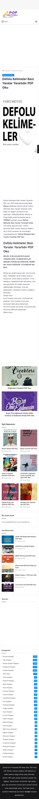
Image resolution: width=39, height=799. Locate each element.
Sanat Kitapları (8, 694)
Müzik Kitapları (8, 722)
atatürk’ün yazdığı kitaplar (24, 546)
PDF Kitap (6, 674)
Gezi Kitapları (7, 726)
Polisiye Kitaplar (8, 739)
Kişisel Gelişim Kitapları (11, 663)
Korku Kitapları (8, 757)
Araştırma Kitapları (9, 743)
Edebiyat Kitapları (17, 71)
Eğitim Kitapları (8, 732)
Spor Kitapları (7, 712)
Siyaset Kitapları (8, 691)
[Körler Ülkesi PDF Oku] (10, 438)
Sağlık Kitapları (8, 708)
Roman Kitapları (8, 656)
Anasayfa (7, 71)
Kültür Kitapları (8, 719)
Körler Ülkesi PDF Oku (10, 448)
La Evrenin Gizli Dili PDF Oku (25, 585)
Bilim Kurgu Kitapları (10, 729)
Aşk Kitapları (7, 660)
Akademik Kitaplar (9, 698)
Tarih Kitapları (8, 677)
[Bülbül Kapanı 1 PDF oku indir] (8, 578)
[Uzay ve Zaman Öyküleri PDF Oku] (10, 462)
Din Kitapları (7, 701)
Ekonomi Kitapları (9, 736)
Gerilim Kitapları (8, 670)
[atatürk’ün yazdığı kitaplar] (8, 549)
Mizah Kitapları (8, 750)
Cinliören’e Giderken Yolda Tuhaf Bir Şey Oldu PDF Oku (27, 475)
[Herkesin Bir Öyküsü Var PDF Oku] (28, 491)
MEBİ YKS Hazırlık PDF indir (25, 556)
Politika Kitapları (8, 753)
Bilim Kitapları (7, 684)
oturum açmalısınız (23, 522)
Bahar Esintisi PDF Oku (28, 448)
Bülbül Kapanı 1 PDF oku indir (26, 575)
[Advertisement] (19, 45)
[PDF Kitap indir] (10, 14)
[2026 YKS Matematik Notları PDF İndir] (8, 540)
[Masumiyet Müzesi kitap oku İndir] (8, 568)
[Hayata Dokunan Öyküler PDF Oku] (10, 491)
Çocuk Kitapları (8, 715)
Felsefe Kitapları (8, 681)
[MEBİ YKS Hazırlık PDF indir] (8, 559)
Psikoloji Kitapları (9, 705)
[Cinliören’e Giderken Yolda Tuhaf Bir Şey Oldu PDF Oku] (28, 462)
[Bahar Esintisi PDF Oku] (28, 438)
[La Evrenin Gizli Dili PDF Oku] (8, 588)
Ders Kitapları (7, 687)
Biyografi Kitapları (9, 746)
